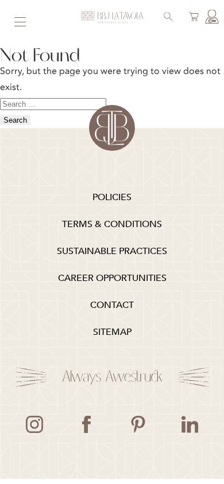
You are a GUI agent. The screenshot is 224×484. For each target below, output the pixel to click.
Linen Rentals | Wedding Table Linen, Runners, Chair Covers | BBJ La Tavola (112, 17)
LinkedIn (189, 424)
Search (166, 18)
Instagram (34, 424)
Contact (112, 305)
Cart (192, 18)
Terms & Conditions (112, 224)
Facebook (86, 424)
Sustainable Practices (112, 251)
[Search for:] (53, 103)
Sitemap (112, 332)
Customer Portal (210, 18)
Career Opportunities (112, 278)
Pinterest (137, 424)
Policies (112, 197)
